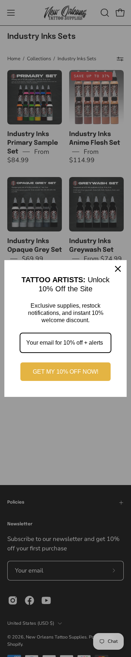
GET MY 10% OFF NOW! (65, 372)
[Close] (118, 269)
